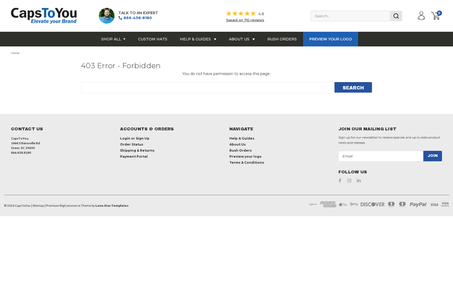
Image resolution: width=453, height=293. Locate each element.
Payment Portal (134, 156)
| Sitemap (37, 205)
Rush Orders (282, 39)
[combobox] (356, 16)
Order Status (131, 144)
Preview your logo (330, 39)
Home (15, 53)
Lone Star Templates (111, 205)
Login (125, 138)
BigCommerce (70, 205)
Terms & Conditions (246, 162)
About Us (239, 39)
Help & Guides (196, 39)
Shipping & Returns (137, 150)
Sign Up (142, 138)
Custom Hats (152, 39)
